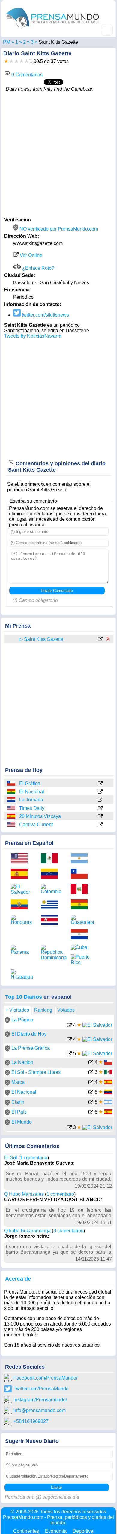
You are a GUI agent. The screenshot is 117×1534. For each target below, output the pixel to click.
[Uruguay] (51, 905)
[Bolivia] (12, 791)
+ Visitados (17, 1010)
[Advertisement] (58, 153)
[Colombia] (51, 889)
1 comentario (33, 1157)
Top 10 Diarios (23, 997)
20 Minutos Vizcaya (40, 816)
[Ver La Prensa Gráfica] (69, 1054)
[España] (12, 816)
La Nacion (22, 1062)
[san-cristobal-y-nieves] (12, 638)
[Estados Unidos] (12, 808)
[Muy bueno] (21, 61)
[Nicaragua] (21, 974)
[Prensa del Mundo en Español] (52, 28)
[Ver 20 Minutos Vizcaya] (100, 817)
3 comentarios (68, 1230)
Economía (56, 1531)
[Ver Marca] (90, 1082)
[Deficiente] (6, 61)
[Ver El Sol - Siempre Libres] (90, 1072)
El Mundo (21, 1122)
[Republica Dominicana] (51, 952)
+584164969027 (31, 1421)
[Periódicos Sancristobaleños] (24, 42)
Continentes (26, 1531)
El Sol (10, 1157)
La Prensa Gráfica (30, 1048)
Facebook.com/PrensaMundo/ (45, 1377)
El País (19, 1112)
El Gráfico (29, 783)
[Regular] (11, 61)
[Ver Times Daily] (100, 809)
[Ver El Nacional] (100, 792)
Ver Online (30, 255)
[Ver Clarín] (90, 1102)
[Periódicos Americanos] (16, 42)
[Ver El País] (90, 1112)
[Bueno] (16, 61)
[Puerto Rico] (81, 959)
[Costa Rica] (51, 920)
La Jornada (31, 799)
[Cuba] (81, 947)
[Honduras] (21, 920)
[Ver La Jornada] (100, 800)
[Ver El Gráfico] (100, 784)
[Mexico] (51, 858)
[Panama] (21, 950)
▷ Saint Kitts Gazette (41, 639)
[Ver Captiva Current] (100, 825)
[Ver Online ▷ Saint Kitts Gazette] (100, 639)
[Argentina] (81, 858)
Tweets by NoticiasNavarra (33, 336)
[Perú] (81, 889)
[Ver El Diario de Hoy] (69, 1039)
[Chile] (12, 783)
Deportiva (83, 1531)
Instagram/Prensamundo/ (40, 1399)
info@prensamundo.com (40, 1410)
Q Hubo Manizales (24, 1194)
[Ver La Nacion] (90, 1062)
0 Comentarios (26, 74)
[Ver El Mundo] (69, 1128)
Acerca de (18, 1279)
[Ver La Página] (69, 1025)
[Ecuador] (21, 905)
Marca (18, 1082)
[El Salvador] (21, 889)
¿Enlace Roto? (37, 268)
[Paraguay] (12, 799)
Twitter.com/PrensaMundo (41, 1388)
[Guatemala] (81, 920)
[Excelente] (26, 61)
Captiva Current (36, 824)
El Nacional (31, 791)
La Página (22, 1019)
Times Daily (31, 808)
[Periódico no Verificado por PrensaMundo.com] (7, 1021)
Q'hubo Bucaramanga (27, 1230)
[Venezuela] (51, 874)
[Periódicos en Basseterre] (32, 42)
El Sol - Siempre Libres (36, 1072)
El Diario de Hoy (28, 1033)
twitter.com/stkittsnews (45, 314)
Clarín (17, 1102)
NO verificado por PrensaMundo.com (58, 228)
